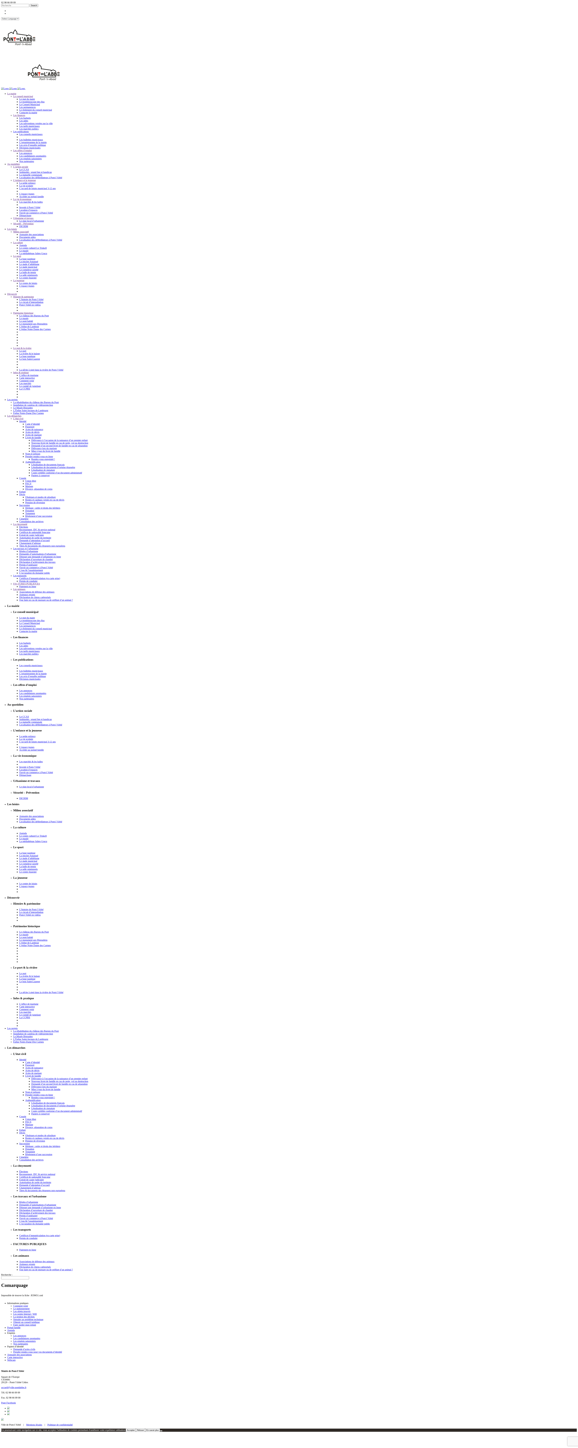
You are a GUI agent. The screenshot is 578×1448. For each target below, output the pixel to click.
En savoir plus (152, 1430)
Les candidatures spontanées (26, 1338)
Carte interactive (15, 1357)
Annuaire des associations (19, 1354)
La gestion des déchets (24, 1316)
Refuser (140, 1430)
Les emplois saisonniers (24, 1341)
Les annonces (19, 1335)
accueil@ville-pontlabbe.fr (13, 1387)
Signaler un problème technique (28, 1319)
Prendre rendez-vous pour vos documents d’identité (37, 1352)
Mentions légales (34, 1424)
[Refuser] (161, 1430)
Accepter (131, 1430)
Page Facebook (8, 1403)
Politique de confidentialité (60, 1424)
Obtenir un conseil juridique (26, 1322)
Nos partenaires (20, 1344)
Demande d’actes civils (24, 1349)
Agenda (11, 1330)
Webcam (11, 1360)
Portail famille (13, 1327)
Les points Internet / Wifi (25, 1314)
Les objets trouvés (21, 1311)
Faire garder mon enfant (24, 1325)
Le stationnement (21, 1308)
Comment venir (20, 1306)
